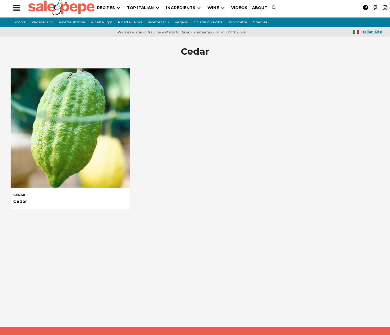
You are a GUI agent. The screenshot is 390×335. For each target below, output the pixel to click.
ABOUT (259, 7)
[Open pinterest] (375, 7)
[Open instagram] (385, 7)
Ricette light (101, 22)
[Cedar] (70, 128)
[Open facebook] (365, 7)
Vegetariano (42, 22)
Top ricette (237, 22)
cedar (19, 195)
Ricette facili (158, 22)
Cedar (20, 201)
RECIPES (106, 7)
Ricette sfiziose (72, 22)
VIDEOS (239, 7)
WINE (213, 7)
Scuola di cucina (208, 22)
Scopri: (20, 22)
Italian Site (372, 32)
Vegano (181, 22)
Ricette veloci (130, 22)
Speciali (260, 22)
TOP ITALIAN (140, 7)
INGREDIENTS (180, 7)
